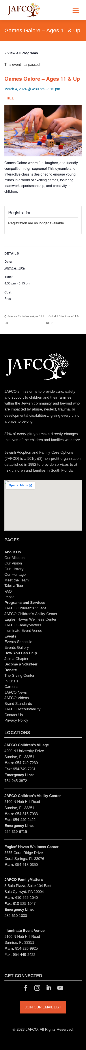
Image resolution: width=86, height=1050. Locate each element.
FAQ (8, 591)
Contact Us (13, 715)
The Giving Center (19, 675)
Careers (11, 687)
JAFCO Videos (16, 698)
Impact (10, 597)
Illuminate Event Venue (23, 631)
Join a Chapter (16, 659)
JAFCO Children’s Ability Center (30, 614)
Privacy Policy (16, 720)
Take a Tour (13, 586)
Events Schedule (18, 642)
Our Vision (13, 563)
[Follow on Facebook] (26, 988)
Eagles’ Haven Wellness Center (30, 619)
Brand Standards (18, 704)
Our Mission (14, 558)
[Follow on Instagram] (37, 988)
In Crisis (11, 681)
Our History (14, 569)
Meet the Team (16, 580)
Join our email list (43, 1007)
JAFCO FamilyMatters (22, 625)
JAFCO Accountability (22, 709)
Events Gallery (16, 647)
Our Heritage (15, 574)
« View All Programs (21, 52)
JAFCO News (15, 692)
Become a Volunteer (20, 664)
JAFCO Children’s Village (25, 608)
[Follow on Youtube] (60, 988)
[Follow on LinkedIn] (48, 988)
